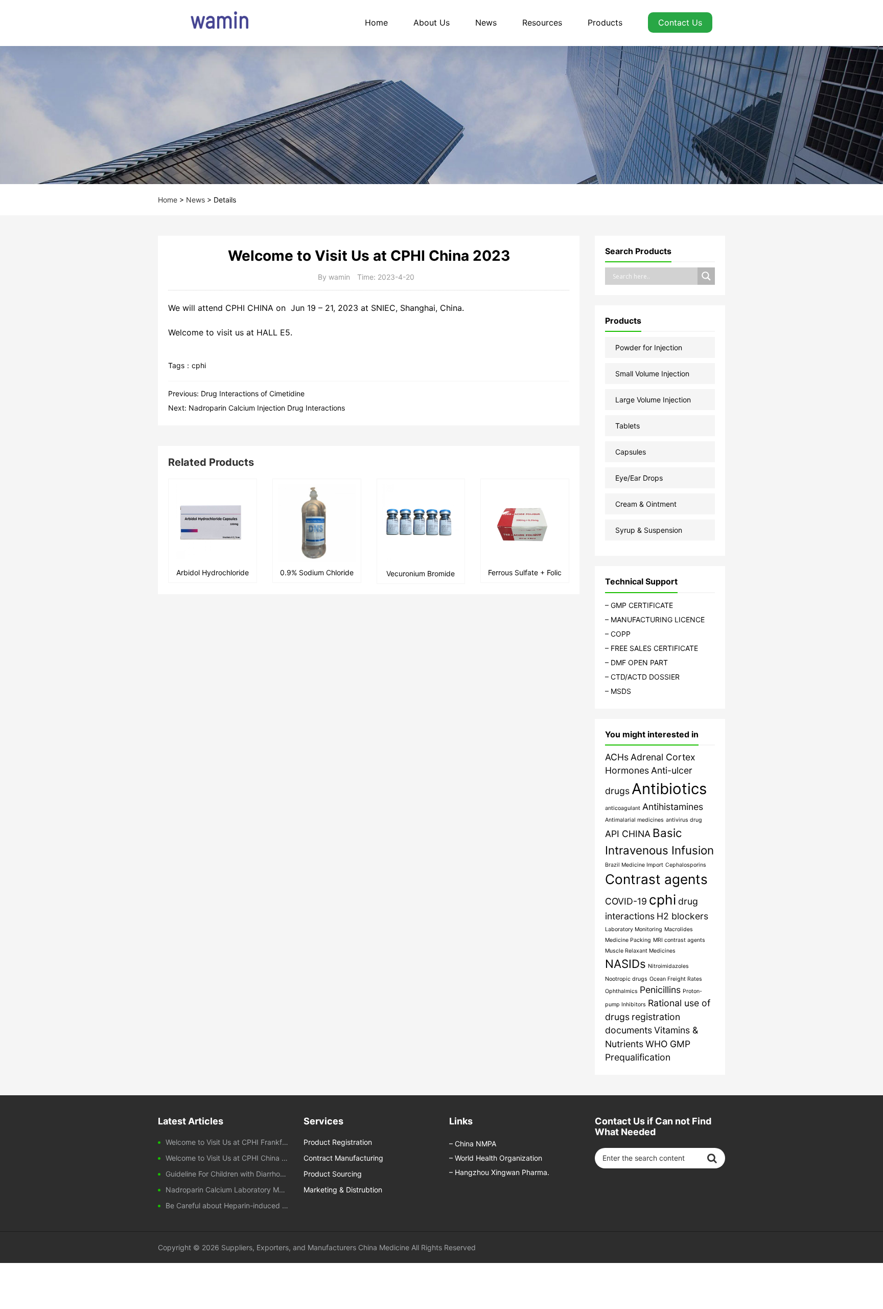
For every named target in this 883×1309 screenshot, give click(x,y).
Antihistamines (672, 806)
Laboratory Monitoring (633, 929)
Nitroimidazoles (668, 966)
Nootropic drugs (626, 979)
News (486, 22)
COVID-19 (626, 901)
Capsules (630, 451)
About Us (431, 22)
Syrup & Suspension (648, 530)
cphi (199, 365)
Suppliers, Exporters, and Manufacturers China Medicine (315, 1247)
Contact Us (680, 22)
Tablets (627, 425)
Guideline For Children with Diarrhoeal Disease (227, 1173)
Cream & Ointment (646, 504)
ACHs (617, 757)
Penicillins (660, 989)
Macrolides (678, 929)
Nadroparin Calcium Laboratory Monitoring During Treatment (227, 1189)
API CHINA (627, 833)
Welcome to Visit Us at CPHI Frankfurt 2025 (227, 1142)
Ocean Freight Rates (675, 979)
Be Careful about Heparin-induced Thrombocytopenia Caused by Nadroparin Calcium (227, 1205)
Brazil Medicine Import (634, 865)
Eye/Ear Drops (639, 477)
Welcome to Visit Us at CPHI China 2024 (227, 1158)
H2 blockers (682, 916)
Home (376, 22)
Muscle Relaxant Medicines (640, 950)
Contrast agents (656, 879)
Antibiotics (669, 789)
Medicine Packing (628, 940)
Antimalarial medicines (634, 820)
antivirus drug (684, 820)
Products (605, 22)
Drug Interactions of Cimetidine (253, 393)
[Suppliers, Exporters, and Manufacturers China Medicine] (209, 23)
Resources (542, 22)
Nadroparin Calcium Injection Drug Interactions (268, 407)
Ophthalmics (621, 991)
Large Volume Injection (653, 399)
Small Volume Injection (652, 373)
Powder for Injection (648, 347)
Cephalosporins (685, 865)
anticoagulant (622, 808)
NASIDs (625, 964)
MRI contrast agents (679, 940)
